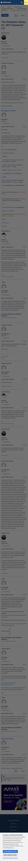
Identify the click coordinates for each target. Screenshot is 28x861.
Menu (26, 2)
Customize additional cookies (10, 858)
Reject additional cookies (10, 855)
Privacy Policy (10, 847)
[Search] (21, 2)
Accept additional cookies (10, 851)
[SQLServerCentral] (1, 2)
